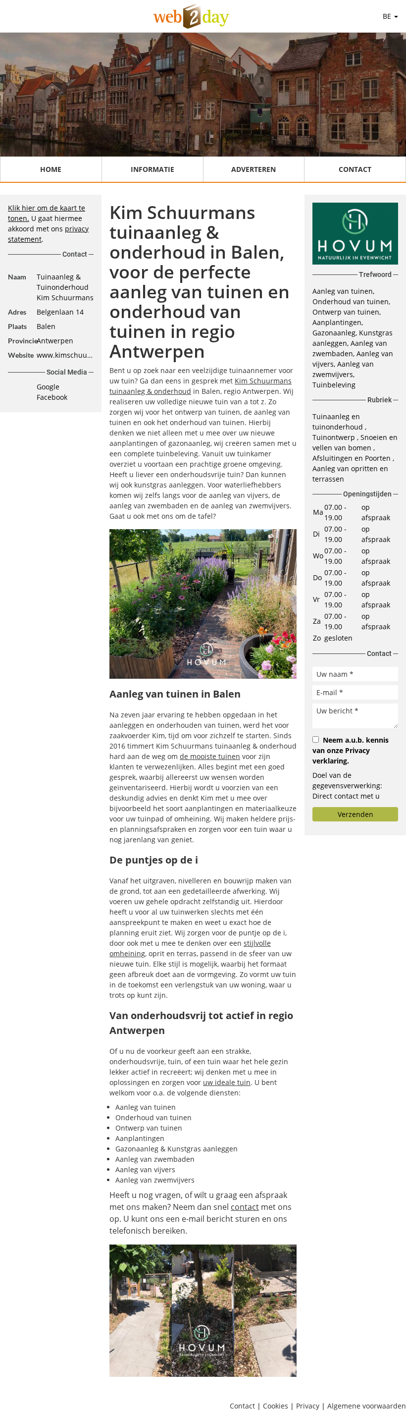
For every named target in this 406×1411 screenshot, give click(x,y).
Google (48, 386)
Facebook (52, 397)
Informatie (152, 169)
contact (245, 1206)
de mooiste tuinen (210, 756)
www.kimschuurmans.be (65, 355)
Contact (355, 169)
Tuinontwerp (334, 437)
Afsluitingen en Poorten (352, 458)
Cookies (275, 1406)
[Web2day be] (191, 16)
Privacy (307, 1406)
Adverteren (253, 169)
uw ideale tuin (227, 1082)
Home (50, 169)
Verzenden (355, 814)
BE (388, 16)
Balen (46, 326)
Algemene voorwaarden (366, 1406)
